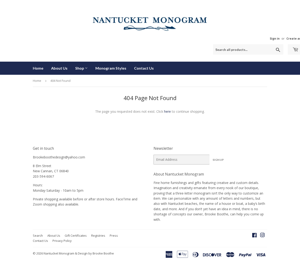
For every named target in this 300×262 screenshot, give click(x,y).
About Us (59, 68)
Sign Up (218, 159)
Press (114, 235)
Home (38, 68)
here (167, 111)
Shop (80, 68)
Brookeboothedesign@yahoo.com (59, 157)
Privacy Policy (62, 241)
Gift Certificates (76, 235)
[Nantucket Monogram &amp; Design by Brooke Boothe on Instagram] (262, 235)
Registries (98, 235)
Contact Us (144, 68)
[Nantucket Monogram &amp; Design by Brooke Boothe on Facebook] (254, 235)
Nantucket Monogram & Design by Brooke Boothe (79, 253)
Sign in (275, 38)
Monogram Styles (110, 68)
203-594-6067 (43, 176)
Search (38, 235)
